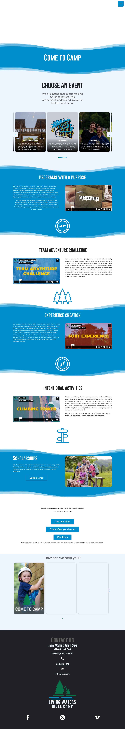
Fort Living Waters (30, 140)
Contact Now (62, 521)
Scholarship (36, 477)
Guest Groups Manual (62, 529)
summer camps (62, 140)
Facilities (62, 537)
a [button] (120, 3)
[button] (15, 134)
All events (94, 140)
